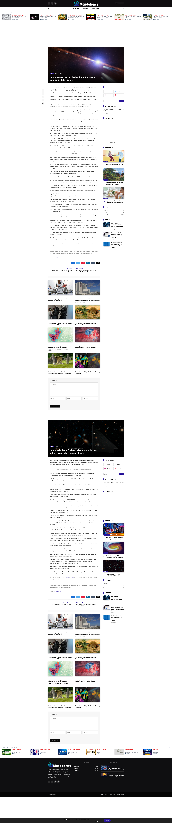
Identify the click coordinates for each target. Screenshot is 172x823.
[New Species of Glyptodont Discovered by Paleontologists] (87, 312)
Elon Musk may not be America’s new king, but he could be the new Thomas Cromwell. (114, 538)
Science (85, 8)
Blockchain (95, 8)
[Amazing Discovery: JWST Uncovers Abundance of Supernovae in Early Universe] (113, 566)
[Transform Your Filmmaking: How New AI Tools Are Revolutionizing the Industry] (106, 224)
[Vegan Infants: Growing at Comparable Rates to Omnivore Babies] (113, 193)
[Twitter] (43, 93)
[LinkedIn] (43, 97)
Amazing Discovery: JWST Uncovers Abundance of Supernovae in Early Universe (113, 574)
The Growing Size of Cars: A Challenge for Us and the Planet (116, 769)
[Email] (43, 103)
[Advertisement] (86, 31)
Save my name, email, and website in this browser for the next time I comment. (67, 402)
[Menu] (48, 8)
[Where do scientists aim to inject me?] (113, 156)
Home (55, 43)
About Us (106, 794)
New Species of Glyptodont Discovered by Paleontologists (86, 324)
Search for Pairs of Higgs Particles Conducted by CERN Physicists (87, 372)
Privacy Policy (112, 794)
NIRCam (70, 89)
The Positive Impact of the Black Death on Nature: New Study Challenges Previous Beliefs (60, 372)
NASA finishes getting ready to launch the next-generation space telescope (60, 299)
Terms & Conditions (120, 794)
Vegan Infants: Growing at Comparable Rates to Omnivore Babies (114, 201)
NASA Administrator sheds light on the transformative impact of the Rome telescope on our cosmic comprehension (87, 300)
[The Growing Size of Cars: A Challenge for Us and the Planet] (104, 768)
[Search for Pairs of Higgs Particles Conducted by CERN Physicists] (87, 360)
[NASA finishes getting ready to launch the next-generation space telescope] (60, 287)
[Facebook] (43, 90)
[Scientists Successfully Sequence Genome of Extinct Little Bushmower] (113, 174)
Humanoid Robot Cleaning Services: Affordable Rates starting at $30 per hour (60, 324)
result (52, 243)
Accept (107, 820)
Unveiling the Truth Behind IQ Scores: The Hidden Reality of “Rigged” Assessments (85, 346)
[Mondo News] (86, 3)
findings (67, 577)
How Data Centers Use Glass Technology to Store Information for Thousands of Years (117, 245)
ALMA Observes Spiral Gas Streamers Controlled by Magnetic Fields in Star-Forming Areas (115, 556)
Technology (76, 8)
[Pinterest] (43, 100)
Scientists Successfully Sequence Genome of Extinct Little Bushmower (114, 183)
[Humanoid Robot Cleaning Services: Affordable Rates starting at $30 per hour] (60, 312)
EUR (111, 142)
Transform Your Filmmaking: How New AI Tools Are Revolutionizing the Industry (117, 225)
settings (96, 821)
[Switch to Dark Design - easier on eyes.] (123, 8)
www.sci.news (57, 257)
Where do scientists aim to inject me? (114, 165)
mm (88, 89)
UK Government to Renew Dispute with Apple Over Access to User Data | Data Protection (117, 235)
